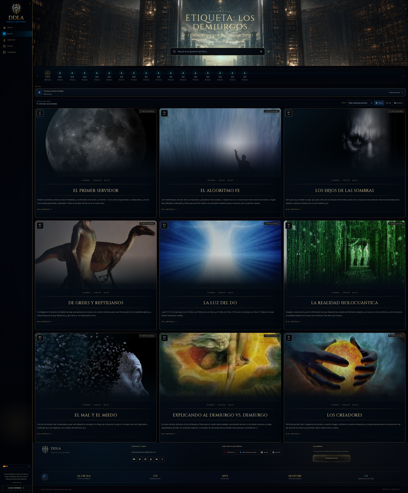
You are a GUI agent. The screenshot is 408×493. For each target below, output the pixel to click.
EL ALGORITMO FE (220, 190)
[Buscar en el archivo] (174, 51)
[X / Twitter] (162, 459)
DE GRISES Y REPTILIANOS (95, 303)
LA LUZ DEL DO (220, 303)
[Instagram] (145, 459)
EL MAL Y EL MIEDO (96, 415)
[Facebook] (151, 459)
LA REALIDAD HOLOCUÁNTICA (344, 303)
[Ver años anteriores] (37, 75)
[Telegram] (139, 459)
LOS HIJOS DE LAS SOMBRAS (344, 190)
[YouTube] (134, 459)
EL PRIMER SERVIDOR (96, 190)
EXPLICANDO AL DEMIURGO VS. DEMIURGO (220, 415)
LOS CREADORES (344, 415)
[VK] (156, 459)
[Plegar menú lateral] (29, 3)
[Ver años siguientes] (403, 75)
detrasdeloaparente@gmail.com (144, 452)
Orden (343, 103)
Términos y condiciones (391, 489)
